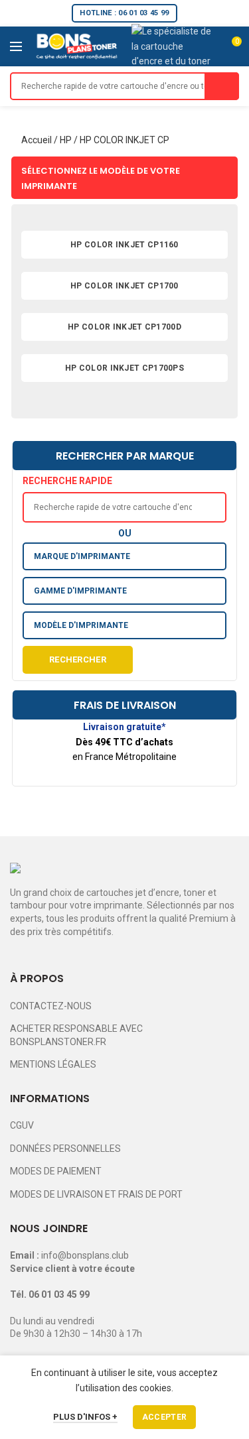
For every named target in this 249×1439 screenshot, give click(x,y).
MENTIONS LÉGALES (53, 1064)
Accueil (36, 140)
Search (222, 86)
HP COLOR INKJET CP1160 (124, 244)
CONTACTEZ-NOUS (51, 1006)
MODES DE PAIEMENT (56, 1171)
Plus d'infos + (85, 1417)
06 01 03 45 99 (59, 1294)
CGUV (22, 1125)
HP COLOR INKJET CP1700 (124, 285)
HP (66, 140)
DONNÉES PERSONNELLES (65, 1148)
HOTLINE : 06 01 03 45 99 (124, 13)
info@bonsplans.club (85, 1255)
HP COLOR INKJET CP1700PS (124, 368)
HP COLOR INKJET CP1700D (124, 327)
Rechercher (77, 659)
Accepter (164, 1417)
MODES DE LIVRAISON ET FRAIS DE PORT (96, 1194)
